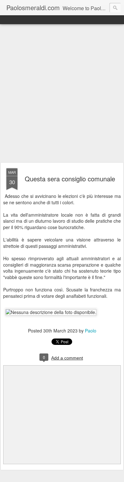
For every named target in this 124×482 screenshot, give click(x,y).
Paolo (90, 330)
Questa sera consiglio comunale (70, 178)
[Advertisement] (62, 93)
